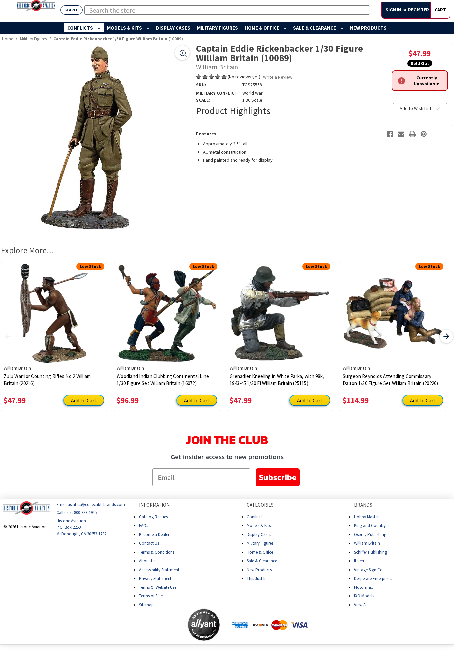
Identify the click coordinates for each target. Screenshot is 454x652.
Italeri (359, 561)
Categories (260, 505)
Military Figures (217, 28)
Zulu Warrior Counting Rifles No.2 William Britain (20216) (47, 379)
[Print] (412, 134)
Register (418, 10)
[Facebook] (390, 134)
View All (361, 604)
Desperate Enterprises (373, 578)
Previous (7, 336)
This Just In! (257, 578)
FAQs (143, 525)
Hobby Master (366, 516)
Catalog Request (154, 516)
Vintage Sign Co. (369, 569)
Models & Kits (125, 28)
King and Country (370, 525)
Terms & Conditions (156, 552)
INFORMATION (154, 505)
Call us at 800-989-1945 (77, 512)
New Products (368, 28)
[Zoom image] (182, 52)
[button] (161, 624)
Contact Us (149, 543)
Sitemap (146, 604)
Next (446, 336)
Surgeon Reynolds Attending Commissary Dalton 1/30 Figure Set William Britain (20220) (390, 379)
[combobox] (227, 10)
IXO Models (364, 596)
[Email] (401, 134)
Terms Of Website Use (157, 587)
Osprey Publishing (370, 534)
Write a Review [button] (277, 77)
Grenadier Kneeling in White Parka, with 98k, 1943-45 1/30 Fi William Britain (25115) (277, 379)
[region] (96, 139)
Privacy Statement (155, 578)
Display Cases (173, 28)
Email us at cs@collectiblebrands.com (91, 504)
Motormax (363, 587)
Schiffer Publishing (370, 552)
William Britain (367, 543)
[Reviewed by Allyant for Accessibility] (204, 625)
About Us (147, 561)
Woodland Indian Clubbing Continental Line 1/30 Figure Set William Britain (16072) (163, 379)
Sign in (393, 10)
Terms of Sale (151, 596)
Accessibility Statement (159, 569)
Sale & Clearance (315, 28)
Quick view (54, 308)
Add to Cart (84, 400)
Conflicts (80, 28)
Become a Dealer (154, 534)
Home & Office (262, 28)
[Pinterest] (423, 134)
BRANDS (363, 505)
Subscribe (277, 477)
